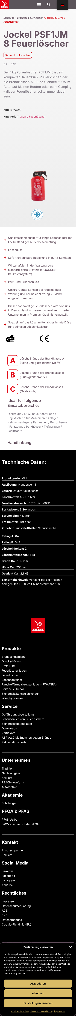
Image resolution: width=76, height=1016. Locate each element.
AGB (4, 910)
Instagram (8, 880)
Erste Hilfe (9, 666)
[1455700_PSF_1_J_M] (38, 163)
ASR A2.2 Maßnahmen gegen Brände (26, 737)
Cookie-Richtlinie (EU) (16, 924)
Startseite (9, 17)
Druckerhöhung (12, 661)
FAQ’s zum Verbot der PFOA (20, 824)
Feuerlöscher (10, 675)
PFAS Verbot (10, 819)
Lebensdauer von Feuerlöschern (23, 719)
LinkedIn (7, 871)
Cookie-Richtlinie (20, 1011)
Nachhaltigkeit (11, 773)
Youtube (7, 885)
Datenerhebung (12, 920)
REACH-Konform (13, 782)
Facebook (8, 875)
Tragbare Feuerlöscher (30, 17)
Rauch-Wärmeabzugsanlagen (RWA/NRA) (29, 684)
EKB (4, 915)
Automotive (9, 787)
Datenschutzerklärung (41, 1011)
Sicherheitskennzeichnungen (20, 693)
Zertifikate (8, 733)
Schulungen (9, 803)
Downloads (9, 728)
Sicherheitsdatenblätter (17, 723)
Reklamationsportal (14, 742)
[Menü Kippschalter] (39, 4)
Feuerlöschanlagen (14, 670)
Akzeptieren (38, 983)
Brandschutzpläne (13, 656)
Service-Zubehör (13, 689)
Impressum (59, 1011)
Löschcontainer (12, 680)
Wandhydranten (12, 698)
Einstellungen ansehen (38, 1003)
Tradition (7, 768)
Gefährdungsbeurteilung (18, 714)
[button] (70, 947)
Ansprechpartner (13, 850)
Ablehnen (38, 993)
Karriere (7, 778)
